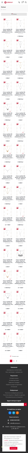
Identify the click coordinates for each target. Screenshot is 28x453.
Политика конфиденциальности (14, 393)
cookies (6, 440)
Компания (14, 367)
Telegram (13, 412)
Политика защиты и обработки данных (14, 395)
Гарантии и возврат (14, 382)
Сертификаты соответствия (14, 370)
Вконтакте (9, 412)
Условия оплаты (14, 378)
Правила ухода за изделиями (14, 384)
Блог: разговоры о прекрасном (14, 372)
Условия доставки (14, 380)
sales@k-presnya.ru (15, 423)
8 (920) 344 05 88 (14, 420)
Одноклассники (17, 412)
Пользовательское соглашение (14, 397)
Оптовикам (14, 386)
